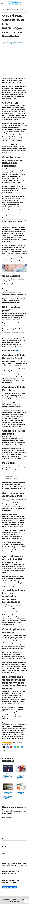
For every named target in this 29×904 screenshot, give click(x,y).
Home (3, 8)
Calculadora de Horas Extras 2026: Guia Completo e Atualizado (20, 776)
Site (3, 854)
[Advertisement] (14, 62)
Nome (4, 839)
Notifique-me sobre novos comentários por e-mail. (10, 872)
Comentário (6, 818)
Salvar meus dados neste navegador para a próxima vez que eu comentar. (14, 864)
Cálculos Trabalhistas (12, 8)
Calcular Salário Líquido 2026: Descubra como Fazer (7, 775)
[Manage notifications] (4, 900)
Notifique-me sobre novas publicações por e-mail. (10, 881)
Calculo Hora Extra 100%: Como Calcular (20, 794)
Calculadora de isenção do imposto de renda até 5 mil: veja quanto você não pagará (7, 796)
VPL (17, 350)
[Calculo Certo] (15, 3)
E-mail (4, 846)
